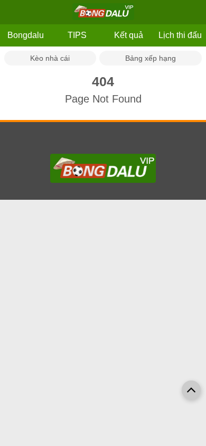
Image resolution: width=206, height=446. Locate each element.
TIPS (77, 35)
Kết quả (128, 35)
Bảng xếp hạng (150, 58)
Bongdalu (25, 35)
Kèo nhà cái (50, 58)
